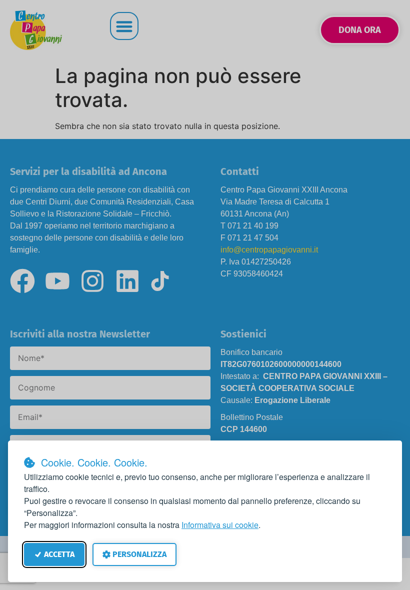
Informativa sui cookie (220, 524)
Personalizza (139, 554)
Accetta (59, 554)
